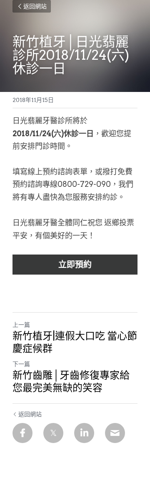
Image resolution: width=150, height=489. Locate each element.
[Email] (115, 433)
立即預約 (75, 265)
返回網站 (35, 6)
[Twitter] (53, 433)
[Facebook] (22, 433)
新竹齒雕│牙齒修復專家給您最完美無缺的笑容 (71, 381)
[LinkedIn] (84, 433)
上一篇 (21, 324)
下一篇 (21, 364)
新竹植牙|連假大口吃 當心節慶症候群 (74, 342)
